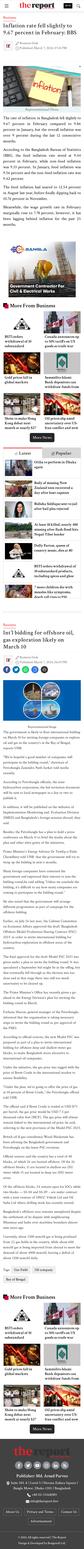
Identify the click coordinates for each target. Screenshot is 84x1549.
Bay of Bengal (15, 1279)
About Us (12, 1512)
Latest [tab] (24, 453)
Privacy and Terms (40, 1512)
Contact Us (69, 1512)
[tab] (22, 453)
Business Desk (29, 43)
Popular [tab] (63, 453)
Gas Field (21, 1270)
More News (42, 437)
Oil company (44, 1270)
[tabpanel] (42, 528)
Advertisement (41, 1521)
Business (9, 17)
